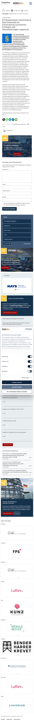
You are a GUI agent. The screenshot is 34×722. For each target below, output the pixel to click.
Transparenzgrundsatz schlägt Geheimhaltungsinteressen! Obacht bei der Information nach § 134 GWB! (15, 455)
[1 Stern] (3, 124)
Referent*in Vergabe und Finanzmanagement (14, 432)
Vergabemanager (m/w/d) (9, 420)
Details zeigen (25, 377)
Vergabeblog (5, 2)
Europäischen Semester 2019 (9, 44)
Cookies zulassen (17, 382)
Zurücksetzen (27, 243)
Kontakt (3, 719)
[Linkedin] (10, 119)
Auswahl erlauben (17, 387)
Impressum (9, 719)
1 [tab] (16, 289)
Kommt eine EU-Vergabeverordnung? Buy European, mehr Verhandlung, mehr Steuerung (16, 323)
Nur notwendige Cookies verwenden (17, 391)
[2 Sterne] (5, 124)
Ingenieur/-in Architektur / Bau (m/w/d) (13, 409)
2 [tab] (18, 289)
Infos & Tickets (17, 153)
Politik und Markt (6, 17)
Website (4, 197)
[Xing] (13, 119)
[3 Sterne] (6, 124)
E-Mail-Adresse (6, 190)
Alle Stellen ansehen (7, 444)
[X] (3, 119)
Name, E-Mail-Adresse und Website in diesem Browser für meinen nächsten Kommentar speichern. (17, 204)
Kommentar (5, 169)
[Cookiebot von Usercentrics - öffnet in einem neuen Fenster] (25, 329)
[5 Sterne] (10, 124)
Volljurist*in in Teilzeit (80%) (10, 397)
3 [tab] (19, 673)
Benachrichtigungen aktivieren (9, 312)
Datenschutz (17, 719)
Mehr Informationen (7, 513)
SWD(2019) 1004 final (12, 49)
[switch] (30, 361)
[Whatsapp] (6, 119)
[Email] (16, 119)
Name (4, 184)
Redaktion (8, 10)
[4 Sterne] (8, 124)
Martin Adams (6, 453)
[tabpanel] (17, 286)
